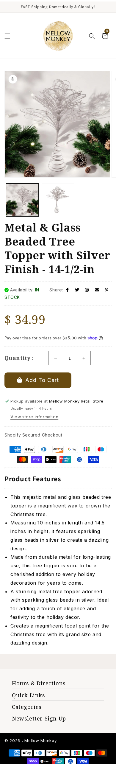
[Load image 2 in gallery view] (58, 200)
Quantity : (19, 357)
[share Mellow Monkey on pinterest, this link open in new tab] (107, 289)
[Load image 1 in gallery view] (22, 200)
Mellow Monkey (40, 740)
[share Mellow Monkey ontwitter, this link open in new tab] (77, 289)
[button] (7, 36)
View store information (34, 416)
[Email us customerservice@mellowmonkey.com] (97, 289)
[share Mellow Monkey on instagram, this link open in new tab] (87, 289)
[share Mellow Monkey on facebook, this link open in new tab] (67, 289)
